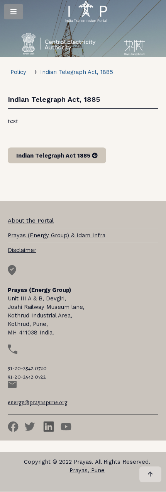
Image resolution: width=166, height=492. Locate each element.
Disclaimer (22, 250)
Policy (18, 72)
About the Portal (31, 220)
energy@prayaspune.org (38, 402)
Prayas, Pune (87, 470)
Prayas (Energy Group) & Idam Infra (56, 235)
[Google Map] (12, 273)
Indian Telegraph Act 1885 (54, 155)
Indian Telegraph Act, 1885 (76, 72)
